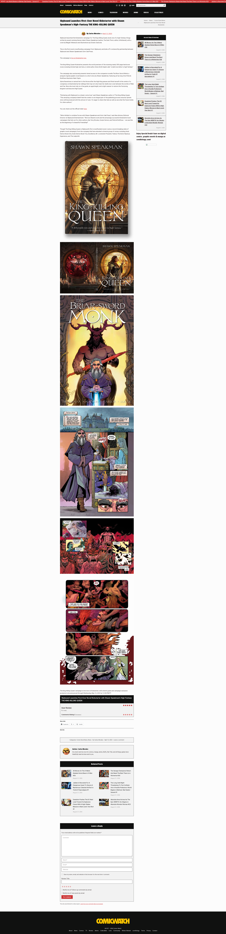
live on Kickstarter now (78, 58)
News (89, 740)
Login (132, 5)
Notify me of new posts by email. (74, 893)
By (98, 740)
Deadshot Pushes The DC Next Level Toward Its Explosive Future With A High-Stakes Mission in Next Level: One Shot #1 (83, 804)
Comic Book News (82, 740)
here (85, 109)
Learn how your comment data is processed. (91, 904)
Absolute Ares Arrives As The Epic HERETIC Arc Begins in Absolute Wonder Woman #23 (121, 802)
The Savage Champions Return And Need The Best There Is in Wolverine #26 (95, 1)
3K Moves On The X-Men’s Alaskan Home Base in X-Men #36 (50, 1)
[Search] (164, 5)
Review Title (65, 878)
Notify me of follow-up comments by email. (77, 890)
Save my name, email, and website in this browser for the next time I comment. (87, 874)
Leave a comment (119, 740)
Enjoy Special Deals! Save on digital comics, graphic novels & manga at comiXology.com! (151, 136)
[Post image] (66, 773)
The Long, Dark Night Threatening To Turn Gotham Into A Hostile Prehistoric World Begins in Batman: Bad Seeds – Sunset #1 (121, 787)
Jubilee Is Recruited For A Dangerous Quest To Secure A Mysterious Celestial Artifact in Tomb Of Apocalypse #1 (157, 1)
